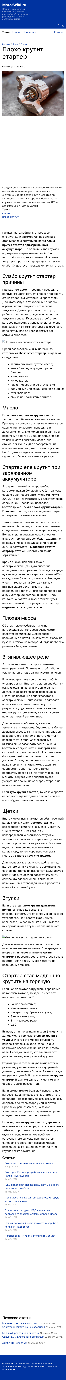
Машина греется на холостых (20, 1323)
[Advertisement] (33, 153)
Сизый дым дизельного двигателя (23, 1336)
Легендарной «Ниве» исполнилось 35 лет (30, 1235)
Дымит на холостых (14, 1342)
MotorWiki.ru (14, 5)
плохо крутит (10, 216)
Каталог (59, 32)
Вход (61, 25)
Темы (15, 44)
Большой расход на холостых (20, 1333)
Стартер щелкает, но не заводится (23, 1326)
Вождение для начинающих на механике (29, 1163)
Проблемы (29, 32)
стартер (7, 213)
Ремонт (16, 32)
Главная (6, 44)
